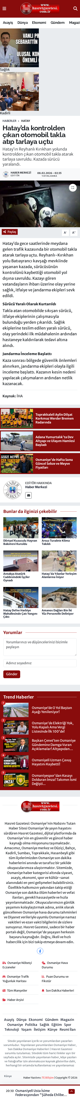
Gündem (57, 23)
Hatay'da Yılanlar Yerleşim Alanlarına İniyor (59, 575)
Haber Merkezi (36, 487)
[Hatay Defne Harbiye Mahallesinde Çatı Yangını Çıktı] (20, 597)
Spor (67, 1025)
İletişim (39, 1029)
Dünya (22, 23)
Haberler (9, 121)
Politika (31, 1025)
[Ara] (75, 9)
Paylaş (12, 232)
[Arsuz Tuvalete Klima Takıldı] (59, 527)
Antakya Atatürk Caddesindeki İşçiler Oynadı (16, 577)
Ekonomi (39, 23)
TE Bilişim (48, 1077)
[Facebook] (40, 951)
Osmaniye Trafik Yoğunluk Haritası (16, 979)
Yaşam (26, 1029)
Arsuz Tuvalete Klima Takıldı (56, 542)
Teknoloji (11, 1029)
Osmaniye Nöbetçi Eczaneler (17, 965)
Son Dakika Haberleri (60, 990)
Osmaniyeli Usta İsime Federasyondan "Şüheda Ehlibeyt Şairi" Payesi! (41, 1095)
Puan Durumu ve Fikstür (55, 979)
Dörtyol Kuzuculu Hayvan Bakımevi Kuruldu (20, 542)
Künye (52, 1029)
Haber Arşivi (15, 1000)
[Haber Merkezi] (12, 489)
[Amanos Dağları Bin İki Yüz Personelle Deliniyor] (59, 597)
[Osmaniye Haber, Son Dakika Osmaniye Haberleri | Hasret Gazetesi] (39, 9)
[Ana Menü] (4, 9)
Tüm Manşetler (17, 990)
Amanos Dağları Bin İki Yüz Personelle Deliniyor (58, 612)
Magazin (67, 1020)
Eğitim (56, 1025)
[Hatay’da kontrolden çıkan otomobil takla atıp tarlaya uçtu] (40, 204)
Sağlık (44, 1025)
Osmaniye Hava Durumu (55, 965)
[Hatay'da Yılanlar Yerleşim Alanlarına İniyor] (59, 561)
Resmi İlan (68, 1029)
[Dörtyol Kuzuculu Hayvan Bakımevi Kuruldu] (20, 527)
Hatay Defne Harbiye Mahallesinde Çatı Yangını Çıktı (20, 614)
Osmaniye (15, 1025)
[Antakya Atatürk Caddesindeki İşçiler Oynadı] (20, 561)
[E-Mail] (28, 495)
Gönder (11, 674)
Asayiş (8, 23)
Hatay (25, 121)
